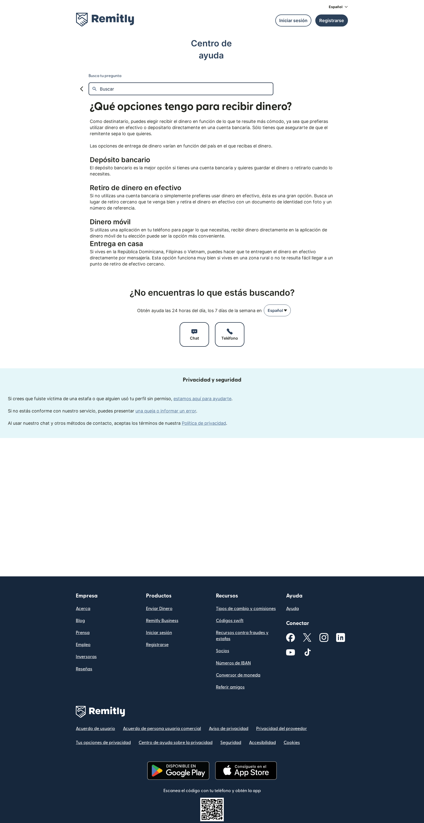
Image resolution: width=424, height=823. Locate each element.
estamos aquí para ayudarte (202, 398)
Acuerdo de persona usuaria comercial (162, 729)
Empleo (83, 645)
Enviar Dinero (159, 609)
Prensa (83, 633)
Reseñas (84, 669)
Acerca (83, 609)
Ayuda (292, 609)
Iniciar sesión (159, 633)
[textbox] (186, 89)
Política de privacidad (204, 423)
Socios (222, 651)
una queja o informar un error (165, 410)
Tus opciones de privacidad (103, 743)
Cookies (292, 743)
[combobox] (277, 310)
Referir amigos (230, 687)
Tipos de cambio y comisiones (246, 609)
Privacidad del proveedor (281, 729)
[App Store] (246, 770)
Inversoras (86, 657)
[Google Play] (178, 770)
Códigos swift (229, 621)
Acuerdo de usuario (95, 729)
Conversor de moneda (238, 675)
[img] (105, 20)
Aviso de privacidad (228, 729)
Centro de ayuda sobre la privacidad (175, 743)
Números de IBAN (233, 663)
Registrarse (157, 645)
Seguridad (230, 743)
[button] (338, 7)
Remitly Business (162, 621)
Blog (80, 621)
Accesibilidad (262, 743)
